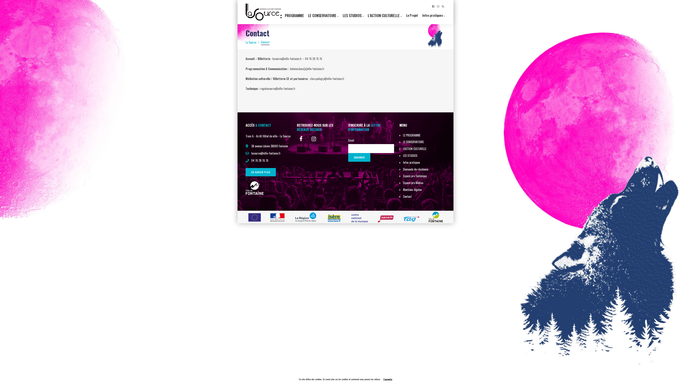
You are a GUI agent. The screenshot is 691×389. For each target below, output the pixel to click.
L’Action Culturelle (384, 15)
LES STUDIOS (410, 155)
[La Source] (264, 12)
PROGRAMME (294, 15)
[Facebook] (433, 6)
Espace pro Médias (413, 183)
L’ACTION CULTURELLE (414, 149)
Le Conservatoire (322, 15)
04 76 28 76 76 (259, 160)
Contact (407, 196)
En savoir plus (260, 172)
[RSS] (443, 6)
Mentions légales (412, 189)
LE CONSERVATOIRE (413, 142)
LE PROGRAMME (411, 135)
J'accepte (387, 379)
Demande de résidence (415, 169)
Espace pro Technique (415, 176)
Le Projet (412, 15)
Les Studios (352, 15)
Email (351, 140)
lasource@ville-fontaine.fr (266, 153)
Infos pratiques (432, 15)
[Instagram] (438, 6)
